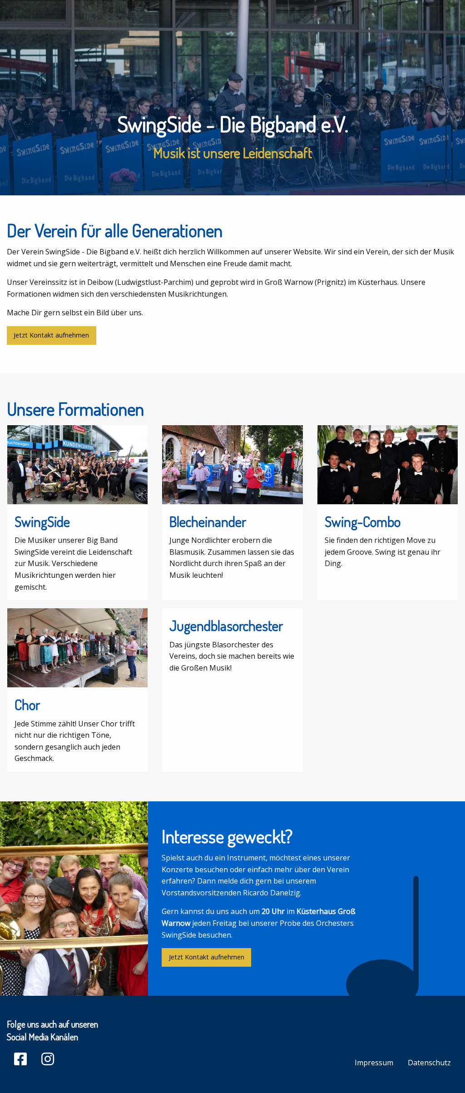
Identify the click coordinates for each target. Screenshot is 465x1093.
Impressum (374, 1063)
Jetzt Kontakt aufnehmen (51, 335)
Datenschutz (429, 1063)
